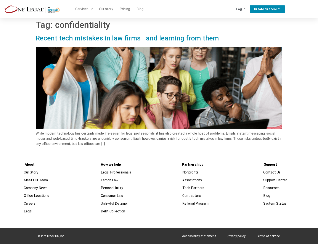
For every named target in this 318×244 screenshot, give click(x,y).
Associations (192, 180)
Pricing (125, 9)
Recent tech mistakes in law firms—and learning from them (127, 38)
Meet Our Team (36, 180)
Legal (28, 211)
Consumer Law (112, 196)
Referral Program (195, 203)
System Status (274, 203)
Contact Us (272, 172)
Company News (35, 188)
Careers (29, 203)
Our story (106, 9)
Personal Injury (112, 188)
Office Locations (36, 196)
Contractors (191, 196)
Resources (271, 188)
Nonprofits (190, 172)
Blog (140, 9)
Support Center (275, 180)
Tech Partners (193, 188)
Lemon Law (109, 180)
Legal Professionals (116, 172)
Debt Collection (113, 211)
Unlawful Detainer (114, 203)
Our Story (31, 172)
